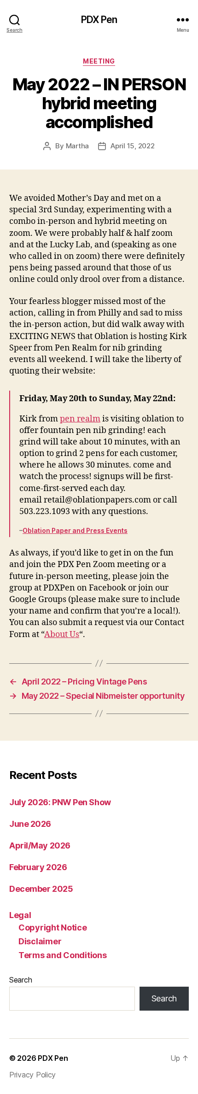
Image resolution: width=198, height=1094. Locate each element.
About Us (61, 634)
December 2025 (41, 889)
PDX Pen (99, 19)
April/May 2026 (39, 845)
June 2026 (30, 824)
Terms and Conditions (62, 955)
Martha (77, 145)
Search (20, 979)
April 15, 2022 (132, 145)
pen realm (80, 419)
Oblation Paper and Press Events (75, 530)
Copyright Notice (52, 927)
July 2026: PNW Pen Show (60, 802)
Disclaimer (39, 941)
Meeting (99, 61)
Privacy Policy (32, 1074)
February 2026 (38, 867)
